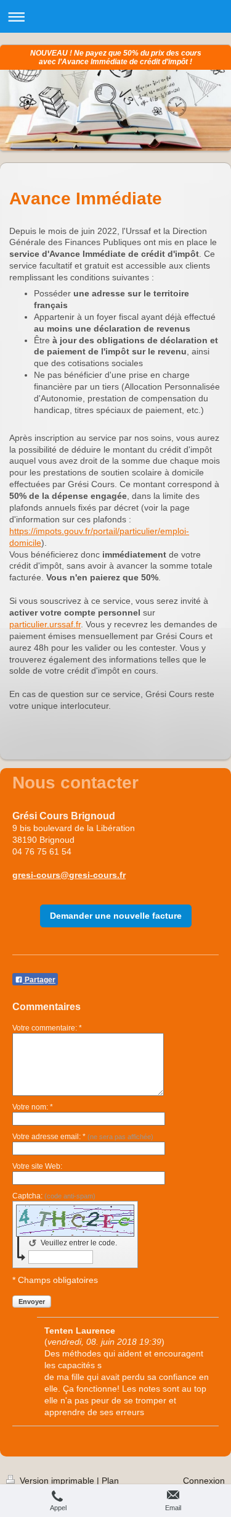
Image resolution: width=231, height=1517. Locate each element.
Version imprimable (57, 1481)
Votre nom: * (32, 1107)
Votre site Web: (37, 1166)
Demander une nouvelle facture (116, 916)
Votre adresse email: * (82, 1136)
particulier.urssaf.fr (45, 624)
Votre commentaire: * (47, 1028)
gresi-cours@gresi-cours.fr (69, 875)
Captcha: (53, 1196)
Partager (39, 980)
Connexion (204, 1481)
